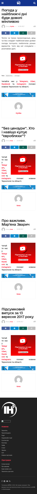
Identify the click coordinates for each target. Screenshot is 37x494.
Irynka (12, 26)
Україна (4, 450)
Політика (4, 443)
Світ (3, 452)
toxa (11, 140)
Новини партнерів (7, 455)
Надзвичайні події (7, 438)
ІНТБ (9, 485)
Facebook (6, 84)
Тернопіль (4, 430)
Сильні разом (5, 464)
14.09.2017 (21, 26)
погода (17, 75)
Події (3, 435)
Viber (32, 81)
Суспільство (5, 440)
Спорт (3, 448)
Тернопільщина (6, 433)
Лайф (3, 445)
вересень (9, 75)
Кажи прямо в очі (6, 469)
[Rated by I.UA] (6, 422)
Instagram (21, 84)
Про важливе (5, 466)
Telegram (23, 81)
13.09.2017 (20, 229)
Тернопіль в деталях (7, 471)
